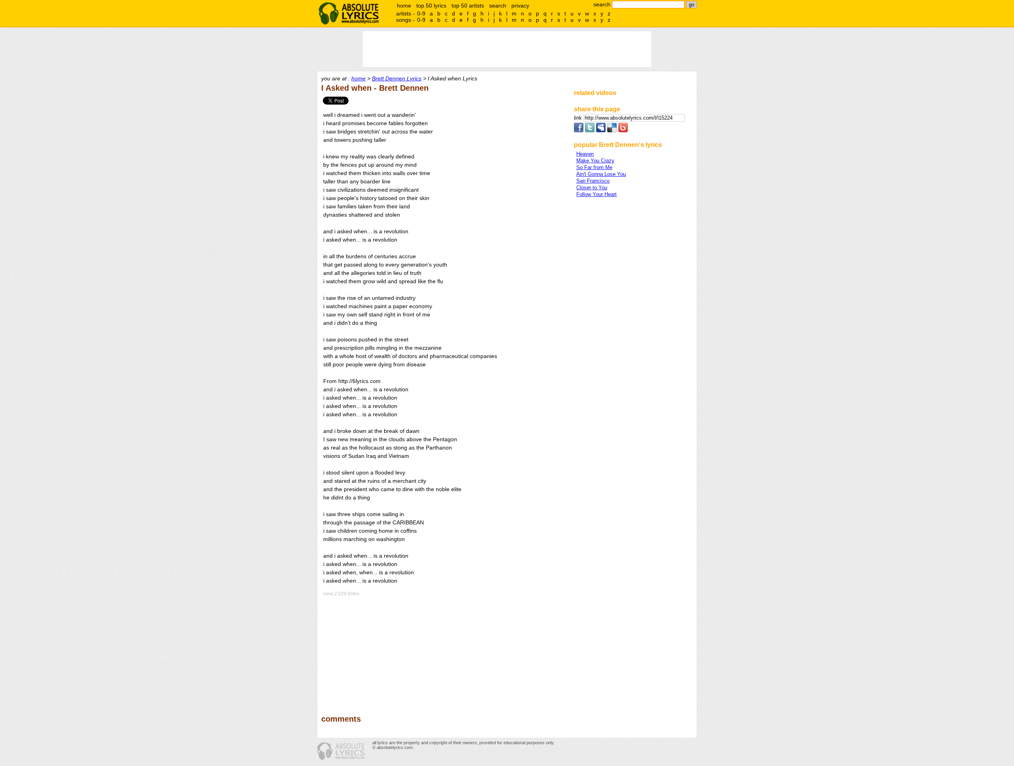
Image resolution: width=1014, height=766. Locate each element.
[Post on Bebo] (623, 130)
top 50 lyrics (431, 5)
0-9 (421, 13)
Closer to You (591, 188)
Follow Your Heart (596, 194)
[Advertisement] (444, 649)
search (497, 5)
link (578, 118)
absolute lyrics (348, 13)
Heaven (585, 154)
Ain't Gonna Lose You (601, 174)
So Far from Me (594, 167)
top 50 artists (468, 5)
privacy (520, 5)
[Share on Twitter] (590, 130)
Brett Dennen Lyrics (396, 78)
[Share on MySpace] (601, 130)
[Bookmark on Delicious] (612, 130)
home (404, 5)
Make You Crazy (595, 161)
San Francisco (593, 181)
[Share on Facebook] (578, 130)
